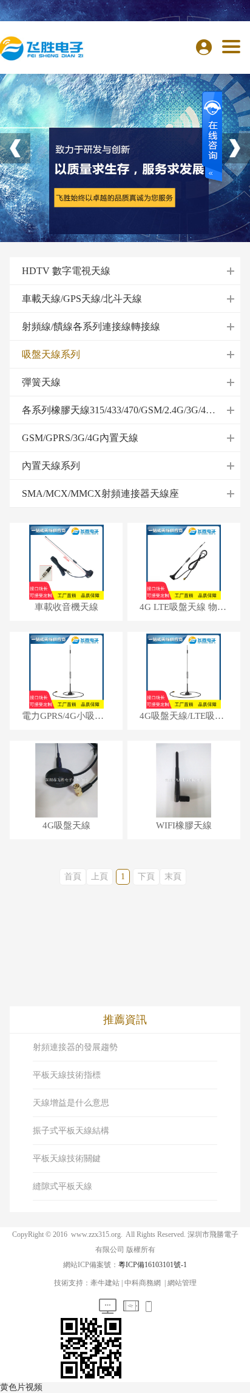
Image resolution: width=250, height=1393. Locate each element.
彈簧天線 (41, 382)
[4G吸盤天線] (66, 780)
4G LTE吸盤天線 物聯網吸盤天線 (190, 607)
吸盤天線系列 (51, 354)
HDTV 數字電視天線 (66, 271)
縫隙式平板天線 (62, 1186)
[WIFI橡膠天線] (183, 780)
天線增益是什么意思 (71, 1102)
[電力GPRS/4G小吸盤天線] (66, 671)
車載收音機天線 (66, 607)
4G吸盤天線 (66, 825)
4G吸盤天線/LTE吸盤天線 (190, 716)
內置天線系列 (51, 466)
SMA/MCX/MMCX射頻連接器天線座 (100, 493)
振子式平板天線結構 (71, 1130)
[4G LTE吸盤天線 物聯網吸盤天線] (183, 562)
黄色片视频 (21, 1387)
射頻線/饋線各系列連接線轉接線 (91, 326)
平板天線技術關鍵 (67, 1158)
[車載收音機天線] (66, 562)
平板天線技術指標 (67, 1075)
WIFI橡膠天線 (184, 825)
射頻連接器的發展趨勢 (75, 1047)
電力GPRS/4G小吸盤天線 (72, 716)
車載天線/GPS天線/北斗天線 (82, 298)
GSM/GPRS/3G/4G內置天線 (80, 438)
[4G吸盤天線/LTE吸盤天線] (183, 671)
